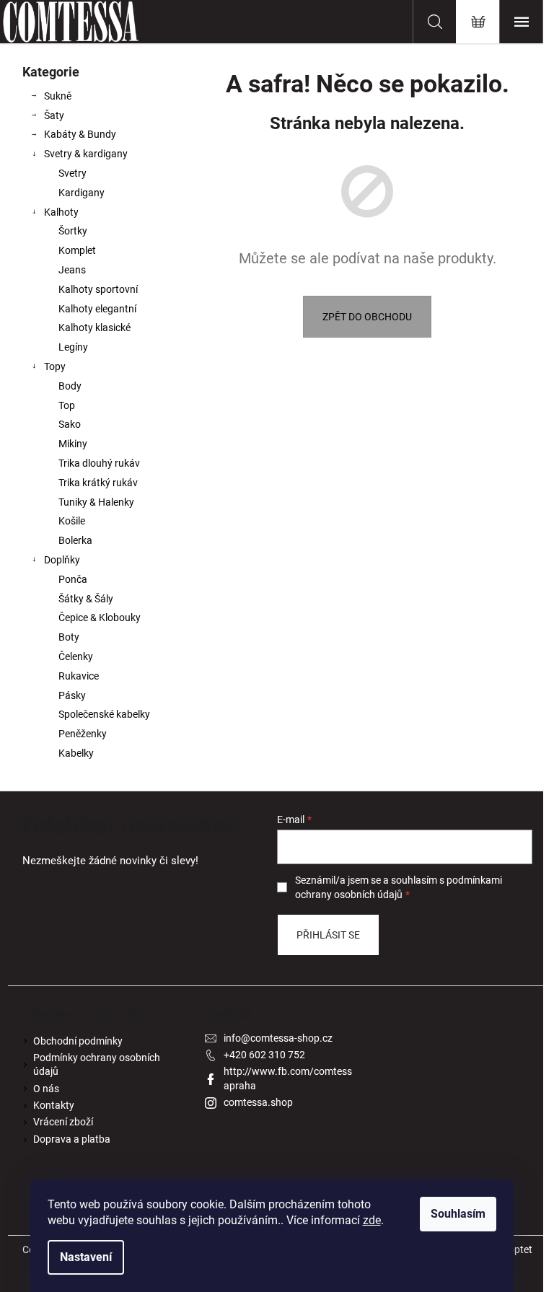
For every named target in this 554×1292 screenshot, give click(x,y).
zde (372, 1220)
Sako (69, 424)
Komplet (77, 250)
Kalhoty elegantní (97, 309)
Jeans (72, 270)
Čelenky (75, 656)
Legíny (73, 347)
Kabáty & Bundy (80, 134)
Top (66, 405)
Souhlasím (458, 1214)
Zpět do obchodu (367, 316)
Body (70, 386)
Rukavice (78, 676)
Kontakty (53, 1105)
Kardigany (81, 192)
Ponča (72, 579)
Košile (71, 521)
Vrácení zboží (63, 1122)
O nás (46, 1088)
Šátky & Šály (85, 599)
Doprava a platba (71, 1139)
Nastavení (86, 1257)
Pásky (72, 695)
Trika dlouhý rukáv (99, 463)
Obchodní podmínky (78, 1041)
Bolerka (75, 540)
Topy (55, 366)
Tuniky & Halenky (96, 502)
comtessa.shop (258, 1102)
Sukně (57, 96)
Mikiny (72, 443)
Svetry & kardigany (86, 153)
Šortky (72, 231)
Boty (68, 637)
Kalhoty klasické (94, 327)
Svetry (72, 173)
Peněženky (82, 733)
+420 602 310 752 (264, 1054)
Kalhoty (61, 212)
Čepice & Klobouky (99, 617)
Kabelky (76, 753)
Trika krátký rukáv (98, 482)
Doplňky (62, 560)
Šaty (54, 115)
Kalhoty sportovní (98, 289)
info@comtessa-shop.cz (278, 1038)
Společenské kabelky (104, 714)
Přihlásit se (328, 935)
